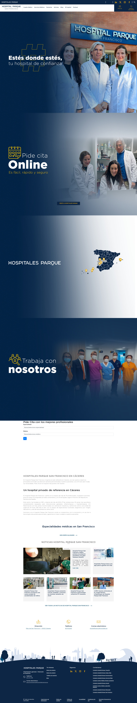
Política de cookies (58, 700)
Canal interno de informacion (45, 700)
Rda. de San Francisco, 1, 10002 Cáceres (38, 628)
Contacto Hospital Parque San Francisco (102, 692)
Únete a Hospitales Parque (68, 203)
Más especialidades (67, 535)
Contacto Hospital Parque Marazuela (101, 689)
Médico (25, 431)
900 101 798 (29, 677)
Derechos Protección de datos (105, 700)
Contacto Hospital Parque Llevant (101, 683)
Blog (62, 7)
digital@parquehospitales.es (98, 628)
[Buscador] (134, 2)
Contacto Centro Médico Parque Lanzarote (103, 680)
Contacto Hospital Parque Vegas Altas (102, 672)
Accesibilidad (82, 699)
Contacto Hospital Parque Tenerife (101, 670)
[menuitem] (27, 7)
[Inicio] (33, 668)
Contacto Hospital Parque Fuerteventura (102, 675)
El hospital (68, 7)
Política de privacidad (69, 700)
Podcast (75, 7)
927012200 (68, 628)
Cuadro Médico (27, 7)
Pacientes (49, 7)
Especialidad (27, 424)
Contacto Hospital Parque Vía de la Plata (103, 678)
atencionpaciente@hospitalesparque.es (34, 682)
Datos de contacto (51, 670)
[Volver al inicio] (11, 7)
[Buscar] (25, 438)
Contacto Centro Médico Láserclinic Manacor (101, 686)
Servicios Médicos (39, 7)
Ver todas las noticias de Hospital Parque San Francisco (67, 605)
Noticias (56, 7)
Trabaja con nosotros (52, 675)
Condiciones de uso (91, 700)
